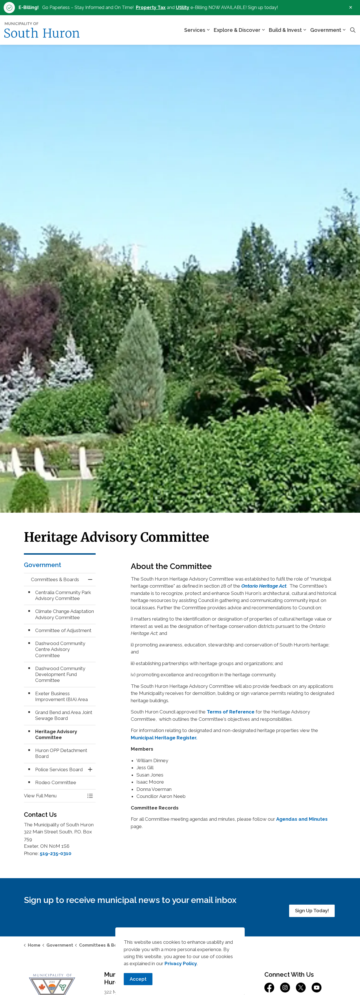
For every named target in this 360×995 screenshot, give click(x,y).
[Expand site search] (353, 30)
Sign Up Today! (312, 910)
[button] (54, 795)
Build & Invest (285, 30)
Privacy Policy (181, 963)
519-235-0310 (55, 853)
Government (325, 30)
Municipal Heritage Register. (164, 737)
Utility (182, 7)
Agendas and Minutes (302, 819)
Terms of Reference (231, 712)
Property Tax (151, 7)
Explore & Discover (237, 30)
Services (194, 30)
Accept (138, 979)
